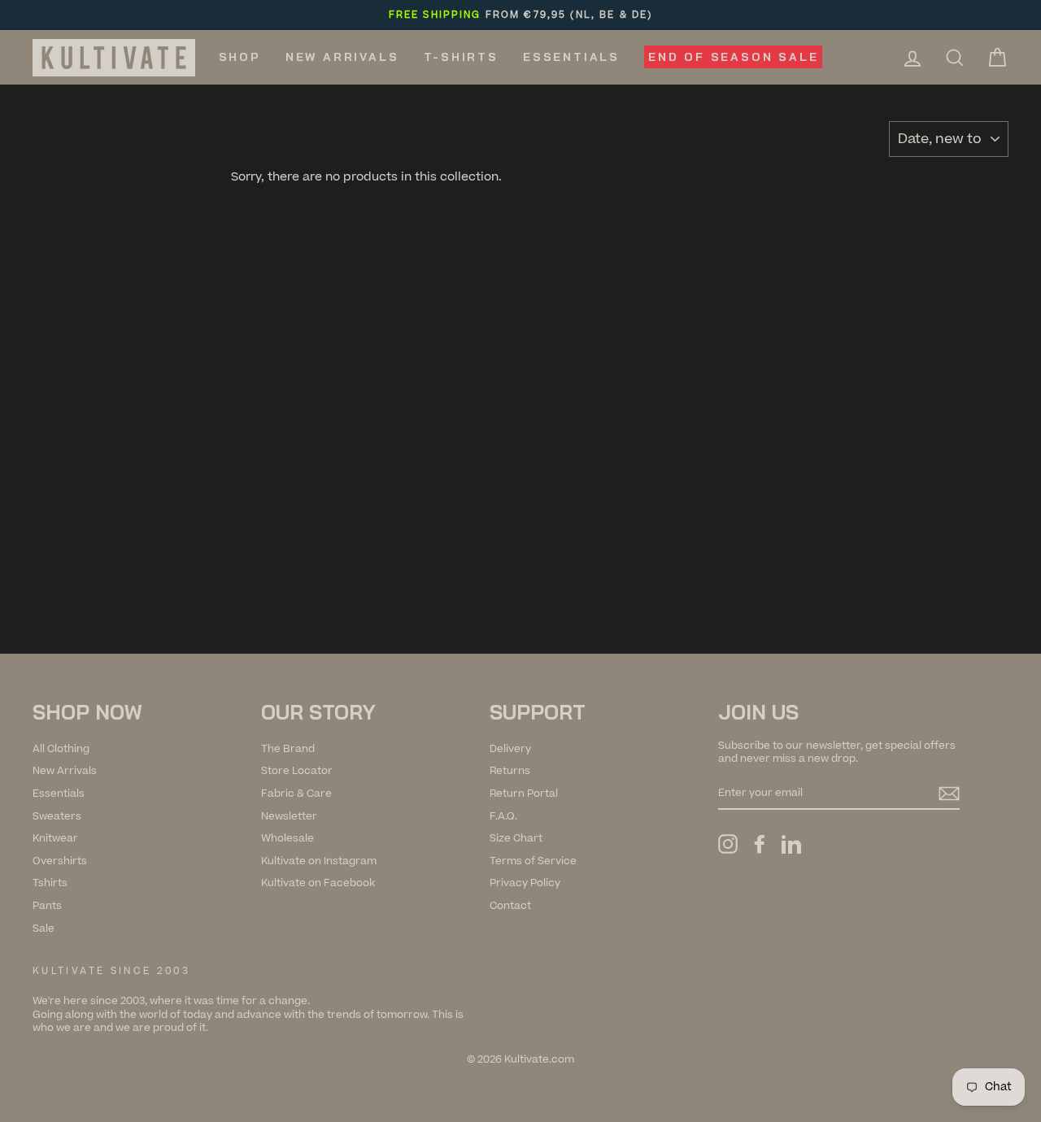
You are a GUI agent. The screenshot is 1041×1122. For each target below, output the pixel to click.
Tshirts (50, 883)
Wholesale (287, 838)
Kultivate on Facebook (318, 883)
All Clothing (61, 748)
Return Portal (524, 793)
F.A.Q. (503, 816)
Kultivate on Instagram (319, 861)
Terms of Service (533, 861)
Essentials (571, 57)
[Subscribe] (949, 793)
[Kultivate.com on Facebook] (759, 844)
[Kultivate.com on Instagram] (728, 844)
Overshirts (60, 861)
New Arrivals (342, 57)
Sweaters (57, 816)
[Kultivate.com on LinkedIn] (791, 844)
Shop (240, 57)
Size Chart (516, 838)
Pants (47, 905)
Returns (510, 770)
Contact (510, 905)
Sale (43, 928)
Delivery (510, 748)
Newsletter (289, 816)
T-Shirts (461, 57)
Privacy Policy (525, 883)
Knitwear (55, 838)
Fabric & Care (296, 793)
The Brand (288, 748)
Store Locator (297, 770)
